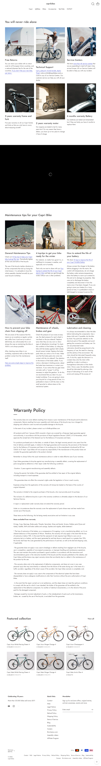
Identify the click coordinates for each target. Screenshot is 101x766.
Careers (49, 729)
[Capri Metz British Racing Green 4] (21, 661)
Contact (49, 700)
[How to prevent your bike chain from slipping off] (19, 309)
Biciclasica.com (52, 732)
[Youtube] (9, 706)
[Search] (93, 4)
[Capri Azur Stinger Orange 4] (50, 633)
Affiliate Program (53, 738)
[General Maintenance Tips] (19, 234)
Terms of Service (52, 719)
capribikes (50, 3)
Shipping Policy (52, 716)
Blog (48, 722)
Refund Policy (51, 713)
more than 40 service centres (82, 63)
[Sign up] (92, 710)
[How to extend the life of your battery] (81, 234)
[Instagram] (14, 706)
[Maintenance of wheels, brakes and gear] (50, 309)
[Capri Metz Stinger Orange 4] (50, 661)
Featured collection (19, 618)
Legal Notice (51, 707)
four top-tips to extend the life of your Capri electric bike (49, 270)
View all (91, 619)
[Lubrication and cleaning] (81, 309)
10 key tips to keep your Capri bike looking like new (18, 258)
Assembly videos (52, 735)
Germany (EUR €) (10, 750)
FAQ (48, 704)
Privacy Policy (52, 710)
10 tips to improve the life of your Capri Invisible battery (80, 261)
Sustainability (51, 726)
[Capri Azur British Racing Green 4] (21, 633)
